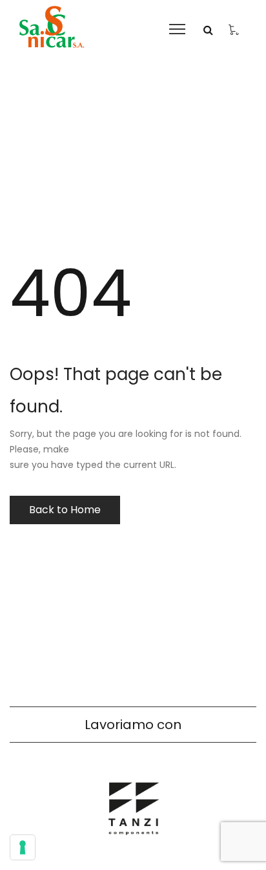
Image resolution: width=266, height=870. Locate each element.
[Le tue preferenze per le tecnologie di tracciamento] (22, 847)
